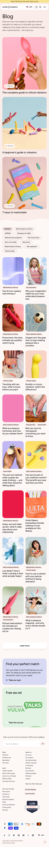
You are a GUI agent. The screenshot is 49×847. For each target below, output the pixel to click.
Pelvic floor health (11, 242)
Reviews (28, 768)
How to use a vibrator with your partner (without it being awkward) (35, 577)
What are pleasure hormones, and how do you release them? (12, 431)
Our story (28, 755)
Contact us (6, 794)
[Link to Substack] (14, 835)
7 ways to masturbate (14, 212)
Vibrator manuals (30, 763)
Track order (6, 797)
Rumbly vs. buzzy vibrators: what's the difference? (35, 387)
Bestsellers (6, 760)
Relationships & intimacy (13, 246)
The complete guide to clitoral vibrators (24, 92)
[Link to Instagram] (9, 835)
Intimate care (6, 757)
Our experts (29, 757)
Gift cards (5, 763)
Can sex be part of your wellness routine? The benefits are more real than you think (36, 479)
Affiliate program (30, 773)
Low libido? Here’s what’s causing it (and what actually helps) (12, 573)
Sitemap (5, 810)
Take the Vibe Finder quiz (33, 784)
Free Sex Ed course (8, 781)
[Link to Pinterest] (19, 835)
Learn (4, 768)
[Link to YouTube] (23, 835)
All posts (7, 229)
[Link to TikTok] (4, 835)
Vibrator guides (10, 251)
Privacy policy (6, 807)
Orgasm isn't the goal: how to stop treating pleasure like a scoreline (35, 341)
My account (6, 791)
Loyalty (27, 778)
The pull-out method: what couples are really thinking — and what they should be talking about (12, 480)
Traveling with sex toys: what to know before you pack (11, 387)
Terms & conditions (8, 805)
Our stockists (29, 771)
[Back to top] (45, 842)
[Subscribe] (42, 744)
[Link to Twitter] (28, 835)
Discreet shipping (8, 799)
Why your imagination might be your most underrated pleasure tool (35, 295)
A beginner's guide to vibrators (19, 152)
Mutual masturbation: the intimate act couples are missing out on (12, 627)
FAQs (4, 802)
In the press (29, 765)
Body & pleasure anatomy (24, 229)
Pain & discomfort (33, 238)
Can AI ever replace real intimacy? (11, 292)
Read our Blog (6, 778)
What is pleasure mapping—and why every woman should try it (35, 624)
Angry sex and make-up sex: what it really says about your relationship (12, 528)
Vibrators (5, 755)
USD (30, 7)
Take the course (16, 722)
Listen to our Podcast (9, 776)
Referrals (28, 776)
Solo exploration (32, 246)
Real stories (26, 242)
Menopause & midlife (24, 233)
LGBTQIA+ (8, 233)
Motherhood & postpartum (13, 238)
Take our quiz (15, 680)
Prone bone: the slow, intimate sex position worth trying (12, 340)
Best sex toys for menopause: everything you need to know (35, 432)
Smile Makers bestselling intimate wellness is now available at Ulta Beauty (34, 525)
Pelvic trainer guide (8, 773)
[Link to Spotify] (33, 835)
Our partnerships (30, 760)
